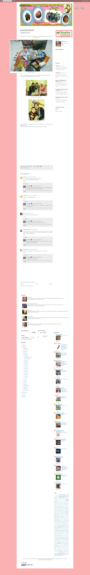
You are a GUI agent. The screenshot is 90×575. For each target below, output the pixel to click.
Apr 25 (25, 374)
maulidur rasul (61, 528)
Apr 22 (25, 369)
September (25, 385)
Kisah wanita (56, 519)
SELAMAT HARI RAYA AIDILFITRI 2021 (64, 397)
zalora (55, 555)
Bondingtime (65, 504)
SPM (62, 546)
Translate (30, 339)
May (24, 379)
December (25, 390)
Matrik (56, 528)
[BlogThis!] (37, 166)
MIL (62, 529)
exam (62, 508)
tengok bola (61, 549)
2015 (23, 393)
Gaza (56, 509)
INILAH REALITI (59, 360)
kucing (60, 521)
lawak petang (67, 524)
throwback (59, 550)
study (58, 547)
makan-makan (61, 526)
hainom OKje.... (58, 421)
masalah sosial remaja (65, 527)
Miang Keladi (63, 405)
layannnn (56, 525)
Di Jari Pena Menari (59, 430)
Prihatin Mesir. (56, 537)
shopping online (64, 545)
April (24, 353)
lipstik (60, 525)
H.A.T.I (57, 447)
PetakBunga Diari (59, 404)
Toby (67, 550)
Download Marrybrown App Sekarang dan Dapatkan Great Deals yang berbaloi (64, 389)
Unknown (25, 177)
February (25, 349)
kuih (63, 521)
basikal (62, 500)
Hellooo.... (62, 457)
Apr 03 (25, 355)
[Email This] (36, 166)
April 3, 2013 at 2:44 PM (29, 213)
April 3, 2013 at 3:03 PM (36, 221)
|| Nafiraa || (58, 465)
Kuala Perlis (62, 520)
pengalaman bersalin (57, 535)
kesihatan (62, 517)
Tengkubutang (26, 229)
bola (55, 504)
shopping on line (57, 545)
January (24, 348)
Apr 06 (25, 363)
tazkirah (59, 548)
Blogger (50, 559)
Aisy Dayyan (56, 496)
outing (55, 534)
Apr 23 (25, 371)
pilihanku (66, 536)
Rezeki (57, 539)
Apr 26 (25, 376)
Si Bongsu (57, 65)
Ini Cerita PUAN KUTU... (60, 413)
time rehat (63, 550)
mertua (59, 529)
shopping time (57, 546)
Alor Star (57, 497)
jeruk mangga (65, 514)
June (24, 381)
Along (68, 496)
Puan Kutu (25, 249)
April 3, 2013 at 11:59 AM (31, 177)
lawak (62, 524)
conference (65, 505)
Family (65, 508)
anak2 (24, 167)
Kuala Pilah (67, 520)
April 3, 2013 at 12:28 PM (31, 195)
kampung (55, 516)
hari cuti (65, 509)
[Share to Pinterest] (41, 166)
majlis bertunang (65, 525)
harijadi (66, 510)
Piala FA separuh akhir (59, 536)
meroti (56, 529)
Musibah (67, 530)
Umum (59, 553)
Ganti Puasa (58, 72)
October (24, 387)
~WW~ (29, 322)
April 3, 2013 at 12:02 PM (36, 186)
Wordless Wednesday (28, 357)
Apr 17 (25, 366)
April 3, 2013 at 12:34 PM (36, 203)
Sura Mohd (26, 166)
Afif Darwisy (62, 495)
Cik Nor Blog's (58, 343)
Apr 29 (25, 377)
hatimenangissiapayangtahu (58, 511)
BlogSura (24, 5)
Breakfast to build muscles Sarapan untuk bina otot (64, 354)
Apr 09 (25, 365)
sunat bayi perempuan (64, 547)
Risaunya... (30, 310)
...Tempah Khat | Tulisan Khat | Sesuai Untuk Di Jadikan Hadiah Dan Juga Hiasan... (64, 468)
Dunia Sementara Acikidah (61, 439)
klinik (63, 519)
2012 (23, 345)
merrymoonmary (41, 559)
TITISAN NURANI (59, 474)
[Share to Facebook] (40, 166)
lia (23, 213)
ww (66, 554)
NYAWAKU (58, 386)
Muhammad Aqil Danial (59, 530)
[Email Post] (34, 166)
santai (62, 540)
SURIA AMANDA (59, 334)
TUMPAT (60, 551)
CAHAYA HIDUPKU (59, 369)
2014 (23, 392)
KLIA (60, 519)
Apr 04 (25, 360)
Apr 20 (25, 368)
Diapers (66, 506)
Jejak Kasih (60, 514)
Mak (55, 526)
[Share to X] (39, 166)
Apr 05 (25, 362)
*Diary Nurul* (58, 482)
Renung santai (57, 538)
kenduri (66, 516)
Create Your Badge (59, 111)
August (24, 384)
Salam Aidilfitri (57, 540)
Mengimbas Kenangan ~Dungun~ (62, 97)
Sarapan (66, 540)
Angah (55, 498)
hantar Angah (60, 509)
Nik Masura (57, 108)
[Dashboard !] (82, 13)
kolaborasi (67, 519)
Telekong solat (65, 548)
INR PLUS (44, 332)
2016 (23, 395)
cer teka (60, 505)
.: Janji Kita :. (58, 378)
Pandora (59, 534)
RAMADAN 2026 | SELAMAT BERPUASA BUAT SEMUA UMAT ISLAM (64, 363)
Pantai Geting (65, 534)
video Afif (66, 553)
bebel (67, 500)
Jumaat (62, 515)
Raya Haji (67, 537)
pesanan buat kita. (66, 535)
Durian (59, 508)
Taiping (55, 548)
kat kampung (61, 516)
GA (68, 508)
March (24, 351)
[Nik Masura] (56, 110)
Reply (24, 181)
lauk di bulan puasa (57, 524)
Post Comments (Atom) (29, 285)
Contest (55, 506)
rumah (60, 539)
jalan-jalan (26, 167)
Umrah (55, 553)
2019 (23, 396)
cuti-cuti (59, 506)
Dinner (66, 507)
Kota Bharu (57, 520)
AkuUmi (61, 496)
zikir (61, 555)
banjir (58, 500)
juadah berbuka (56, 515)
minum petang (66, 529)
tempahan (55, 549)
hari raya (60, 510)
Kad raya (66, 515)
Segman (59, 541)
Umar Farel (65, 551)
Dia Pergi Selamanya (64, 379)
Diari (55, 507)
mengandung (67, 528)
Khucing (66, 517)
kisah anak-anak (57, 518)
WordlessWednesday (58, 554)
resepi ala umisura (65, 538)
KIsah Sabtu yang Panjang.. (33, 303)
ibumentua (66, 511)
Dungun (55, 508)
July (24, 382)
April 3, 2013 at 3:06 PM (36, 239)
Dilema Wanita (60, 507)
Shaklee (59, 543)
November (25, 388)
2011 (23, 344)
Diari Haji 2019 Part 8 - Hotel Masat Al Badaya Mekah (64, 423)
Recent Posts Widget (66, 104)
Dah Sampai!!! (30, 316)
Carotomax (56, 505)
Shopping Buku (27, 358)
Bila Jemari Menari (59, 456)
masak (59, 527)
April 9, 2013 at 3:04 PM (36, 257)
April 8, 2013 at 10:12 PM (32, 249)
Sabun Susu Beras (66, 539)
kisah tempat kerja (64, 518)
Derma (63, 506)
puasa (61, 537)
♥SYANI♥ (57, 395)
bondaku (60, 504)
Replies (25, 183)
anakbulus (66, 497)
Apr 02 (25, 354)
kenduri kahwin (56, 517)
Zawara (59, 555)
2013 (23, 347)
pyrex (64, 537)
